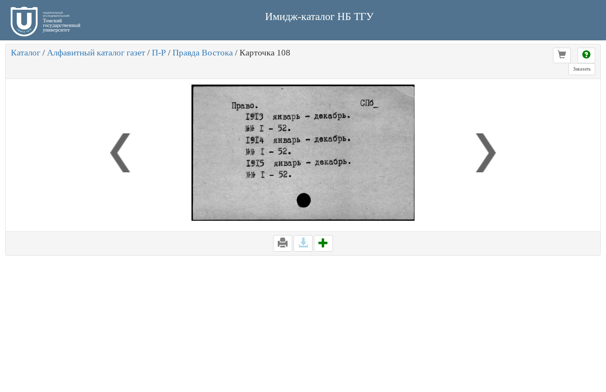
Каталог (25, 52)
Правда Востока (203, 52)
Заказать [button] (582, 69)
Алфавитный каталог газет (96, 52)
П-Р (159, 52)
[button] (562, 55)
